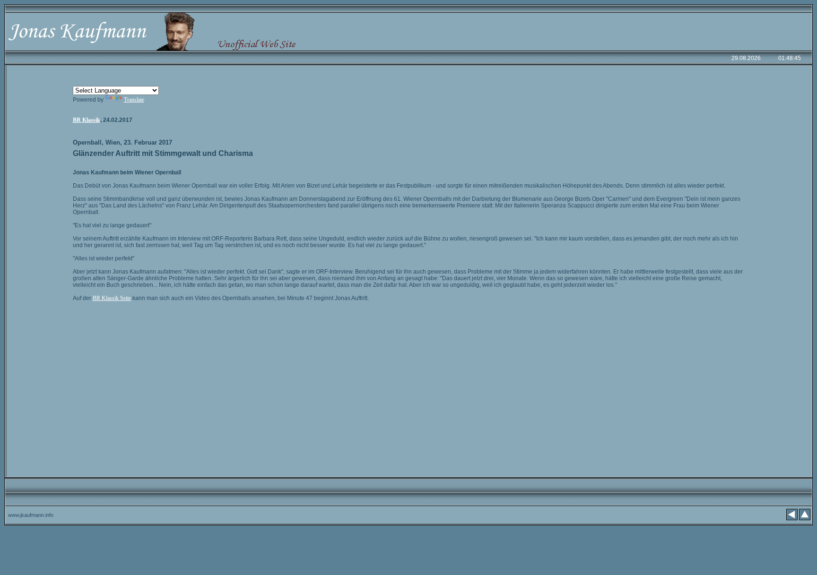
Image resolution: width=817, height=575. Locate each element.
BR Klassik (86, 120)
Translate (134, 99)
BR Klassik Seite (112, 298)
